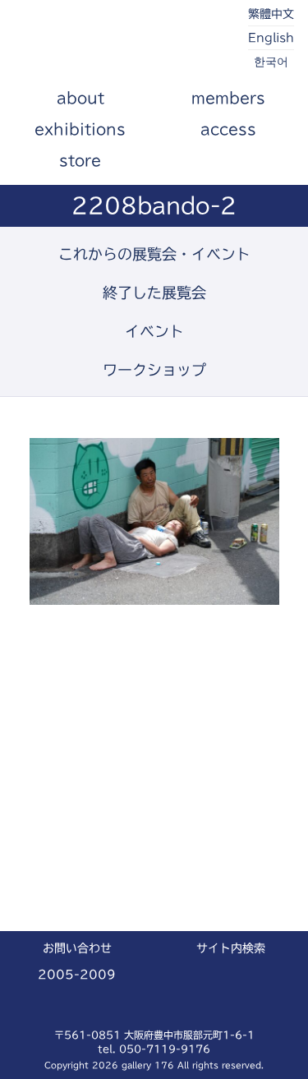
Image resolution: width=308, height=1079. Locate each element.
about (80, 97)
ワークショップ (154, 369)
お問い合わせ (77, 948)
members (228, 97)
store (80, 160)
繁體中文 (271, 14)
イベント (154, 331)
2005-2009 (77, 975)
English (271, 38)
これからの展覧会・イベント (154, 254)
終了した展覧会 (154, 292)
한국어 (271, 61)
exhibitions (80, 129)
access (228, 129)
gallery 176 (107, 41)
